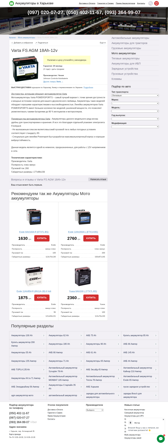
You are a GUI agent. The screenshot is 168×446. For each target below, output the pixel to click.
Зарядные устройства (125, 68)
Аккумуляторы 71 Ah (59, 361)
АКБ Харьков (92, 387)
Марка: (115, 100)
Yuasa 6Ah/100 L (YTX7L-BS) (83, 291)
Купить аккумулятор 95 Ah (136, 335)
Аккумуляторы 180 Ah (59, 344)
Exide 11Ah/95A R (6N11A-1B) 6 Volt (34, 291)
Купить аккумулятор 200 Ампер (23, 344)
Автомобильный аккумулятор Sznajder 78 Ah (63, 369)
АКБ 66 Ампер (130, 344)
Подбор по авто (121, 86)
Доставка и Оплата (87, 3)
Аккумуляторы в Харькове (34, 3)
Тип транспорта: (120, 92)
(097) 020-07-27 (19, 417)
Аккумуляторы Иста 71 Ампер (25, 378)
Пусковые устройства (125, 73)
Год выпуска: (118, 115)
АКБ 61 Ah (91, 352)
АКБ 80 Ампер (56, 352)
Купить (42, 238)
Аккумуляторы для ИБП (126, 63)
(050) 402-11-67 (19, 413)
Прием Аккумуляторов (125, 3)
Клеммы (117, 78)
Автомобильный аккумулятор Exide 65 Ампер (137, 378)
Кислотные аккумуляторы (134, 410)
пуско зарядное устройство (136, 387)
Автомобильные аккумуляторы (130, 37)
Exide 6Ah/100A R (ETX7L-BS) (33, 232)
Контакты (141, 3)
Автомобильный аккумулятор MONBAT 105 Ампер (63, 378)
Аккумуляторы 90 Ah (96, 344)
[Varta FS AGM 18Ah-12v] (25, 68)
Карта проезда (15, 434)
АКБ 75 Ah (91, 335)
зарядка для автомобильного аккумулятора (100, 395)
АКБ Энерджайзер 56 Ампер (25, 387)
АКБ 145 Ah (129, 352)
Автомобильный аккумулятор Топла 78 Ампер (100, 378)
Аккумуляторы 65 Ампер (98, 361)
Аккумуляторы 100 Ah (22, 335)
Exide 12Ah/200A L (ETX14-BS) (83, 232)
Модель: (116, 107)
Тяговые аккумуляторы (126, 58)
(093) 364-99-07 (19, 422)
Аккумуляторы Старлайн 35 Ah (62, 387)
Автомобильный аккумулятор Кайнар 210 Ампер (137, 369)
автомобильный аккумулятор (63, 395)
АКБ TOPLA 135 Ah (20, 369)
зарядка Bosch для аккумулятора (132, 395)
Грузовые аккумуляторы (126, 48)
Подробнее (88, 87)
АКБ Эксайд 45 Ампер (97, 369)
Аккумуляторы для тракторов (129, 43)
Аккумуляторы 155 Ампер (23, 361)
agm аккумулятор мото (22, 395)
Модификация (119, 123)
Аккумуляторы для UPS (134, 416)
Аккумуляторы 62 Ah (59, 335)
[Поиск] (150, 3)
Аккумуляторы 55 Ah (21, 352)
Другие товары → (53, 81)
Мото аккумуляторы (124, 53)
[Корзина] (156, 3)
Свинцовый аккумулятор (134, 413)
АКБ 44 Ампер (130, 361)
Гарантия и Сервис (105, 3)
